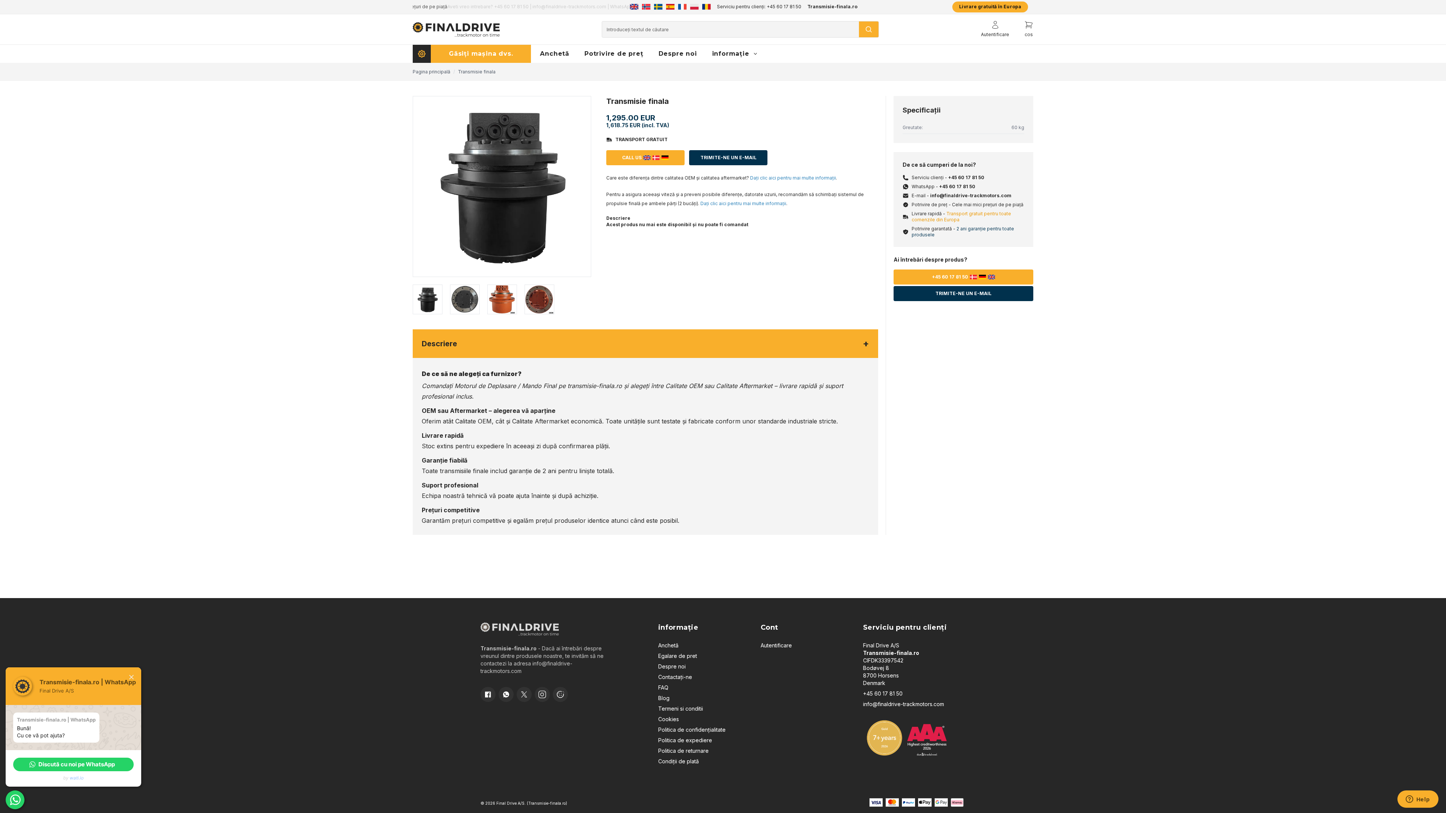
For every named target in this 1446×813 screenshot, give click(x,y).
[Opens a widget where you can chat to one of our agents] (1417, 799)
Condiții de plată (678, 761)
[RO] (706, 6)
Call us (632, 157)
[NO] (646, 6)
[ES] (670, 6)
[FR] (682, 6)
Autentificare (776, 645)
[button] (73, 764)
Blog (664, 698)
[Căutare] (869, 29)
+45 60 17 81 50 (966, 177)
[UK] (634, 6)
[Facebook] (488, 694)
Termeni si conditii (680, 708)
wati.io (77, 778)
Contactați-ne (675, 677)
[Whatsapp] (506, 694)
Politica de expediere (685, 740)
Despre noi (672, 666)
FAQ (663, 687)
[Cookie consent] (560, 694)
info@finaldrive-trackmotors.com (970, 195)
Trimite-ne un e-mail (728, 157)
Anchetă (668, 645)
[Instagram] (542, 694)
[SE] (658, 6)
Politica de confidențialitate (692, 729)
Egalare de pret (677, 656)
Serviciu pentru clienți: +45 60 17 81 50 (759, 6)
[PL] (694, 6)
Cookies (668, 719)
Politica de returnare (683, 751)
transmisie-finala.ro (594, 386)
